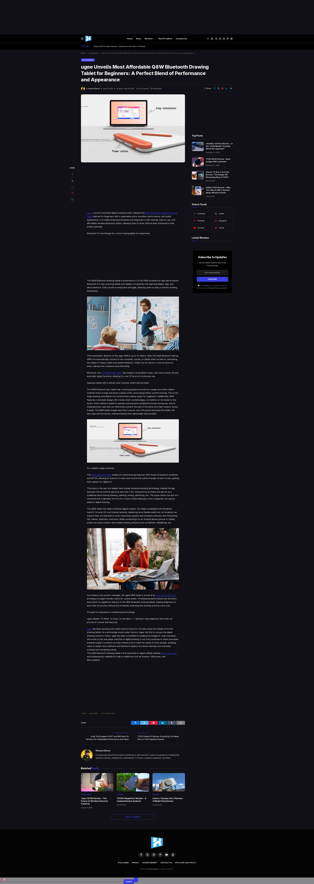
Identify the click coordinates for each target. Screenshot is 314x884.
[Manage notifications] (4, 880)
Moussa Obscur (94, 88)
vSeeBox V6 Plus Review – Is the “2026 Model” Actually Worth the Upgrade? (219, 146)
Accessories (181, 38)
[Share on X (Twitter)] (218, 88)
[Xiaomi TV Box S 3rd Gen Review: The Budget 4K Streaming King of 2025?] (198, 175)
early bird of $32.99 (165, 595)
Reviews (148, 38)
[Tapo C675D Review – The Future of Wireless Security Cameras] (97, 782)
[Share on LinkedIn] (226, 88)
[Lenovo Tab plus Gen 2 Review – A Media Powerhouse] (168, 782)
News (138, 38)
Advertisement (149, 863)
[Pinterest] (72, 193)
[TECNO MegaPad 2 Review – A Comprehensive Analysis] (133, 782)
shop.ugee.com (169, 653)
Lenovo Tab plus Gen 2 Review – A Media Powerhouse (168, 799)
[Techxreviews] (88, 38)
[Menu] (82, 38)
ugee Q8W (94, 713)
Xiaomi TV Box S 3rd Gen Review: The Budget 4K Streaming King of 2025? (217, 174)
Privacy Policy (213, 288)
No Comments (143, 88)
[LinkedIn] (72, 186)
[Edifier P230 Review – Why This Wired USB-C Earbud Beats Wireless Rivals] (198, 190)
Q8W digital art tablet (101, 475)
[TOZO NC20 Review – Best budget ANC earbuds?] (198, 162)
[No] (136, 879)
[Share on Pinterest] (222, 88)
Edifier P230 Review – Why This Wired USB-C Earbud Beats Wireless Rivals (218, 190)
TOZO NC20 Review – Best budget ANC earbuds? (218, 160)
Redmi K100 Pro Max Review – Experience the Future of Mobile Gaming (121, 46)
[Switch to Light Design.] (207, 39)
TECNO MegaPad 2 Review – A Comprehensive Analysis (131, 799)
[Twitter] (72, 180)
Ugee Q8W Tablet (108, 713)
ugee (89, 213)
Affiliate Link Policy (185, 863)
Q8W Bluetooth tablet (111, 373)
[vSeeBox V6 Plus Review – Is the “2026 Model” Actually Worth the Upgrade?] (198, 146)
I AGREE (129, 882)
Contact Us (166, 863)
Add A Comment (133, 817)
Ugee (84, 713)
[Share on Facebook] (214, 88)
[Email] (72, 199)
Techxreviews (152, 869)
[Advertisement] (73, 17)
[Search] (212, 38)
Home (130, 38)
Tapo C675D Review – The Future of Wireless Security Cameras (94, 801)
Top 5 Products (165, 38)
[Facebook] (72, 174)
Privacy (135, 863)
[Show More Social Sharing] (231, 88)
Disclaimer (123, 863)
